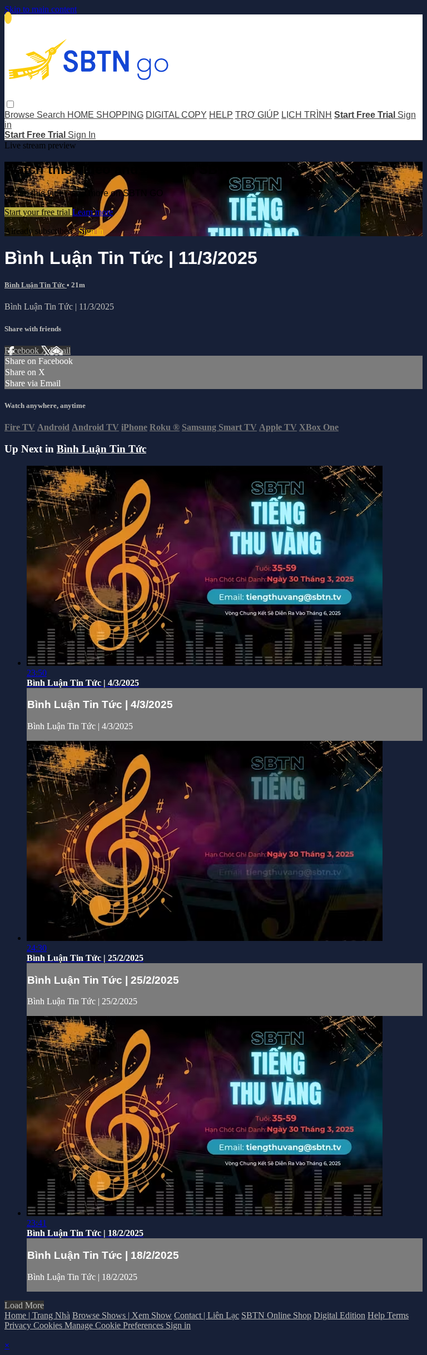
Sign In (82, 135)
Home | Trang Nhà (37, 1315)
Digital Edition (339, 1315)
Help (377, 1315)
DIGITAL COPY (176, 114)
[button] (10, 104)
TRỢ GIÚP (257, 114)
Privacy (18, 1325)
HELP (221, 114)
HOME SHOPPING (105, 114)
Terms (398, 1315)
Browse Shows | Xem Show (122, 1315)
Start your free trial (38, 212)
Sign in (90, 231)
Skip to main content (40, 9)
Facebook (22, 350)
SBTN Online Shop (276, 1315)
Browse (20, 114)
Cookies (48, 1325)
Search (52, 114)
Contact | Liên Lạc (206, 1315)
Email (60, 350)
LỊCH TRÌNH (306, 114)
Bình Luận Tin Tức (35, 285)
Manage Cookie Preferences (115, 1325)
